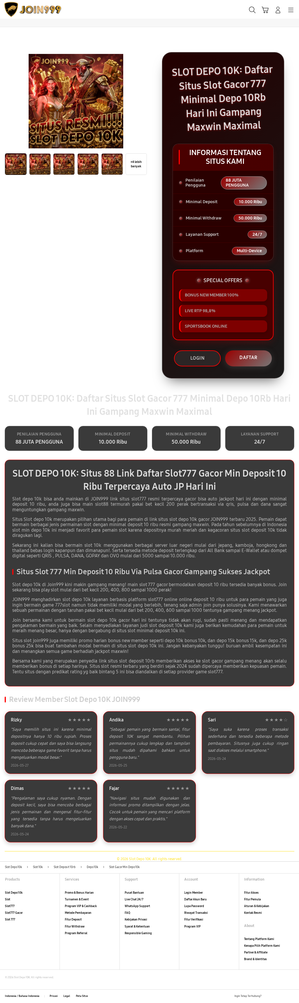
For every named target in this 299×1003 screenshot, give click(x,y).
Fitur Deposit (73, 919)
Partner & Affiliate (255, 952)
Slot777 (10, 906)
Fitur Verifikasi (193, 919)
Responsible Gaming (138, 933)
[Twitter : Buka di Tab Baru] (275, 996)
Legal (66, 996)
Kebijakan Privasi (136, 919)
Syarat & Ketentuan (137, 926)
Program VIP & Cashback (81, 906)
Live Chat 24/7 (134, 899)
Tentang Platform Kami (259, 939)
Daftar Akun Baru (195, 899)
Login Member (193, 893)
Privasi (54, 996)
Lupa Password (194, 906)
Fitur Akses (251, 893)
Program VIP (192, 926)
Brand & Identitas (255, 959)
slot (28, 640)
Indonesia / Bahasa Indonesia (22, 996)
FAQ (127, 913)
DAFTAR (248, 357)
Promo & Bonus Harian (79, 893)
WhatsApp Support (137, 906)
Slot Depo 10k (13, 893)
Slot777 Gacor (14, 913)
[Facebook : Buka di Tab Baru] (267, 996)
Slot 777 (10, 919)
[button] (265, 10)
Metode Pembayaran (78, 913)
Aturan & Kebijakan (256, 906)
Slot (7, 899)
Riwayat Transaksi (196, 913)
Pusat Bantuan (134, 893)
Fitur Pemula (252, 899)
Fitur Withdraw (75, 926)
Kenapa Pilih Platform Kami (262, 946)
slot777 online (162, 599)
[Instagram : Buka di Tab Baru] (283, 996)
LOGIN (197, 358)
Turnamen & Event (77, 899)
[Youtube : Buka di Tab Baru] (291, 996)
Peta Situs (82, 996)
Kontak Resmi (253, 913)
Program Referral (76, 933)
